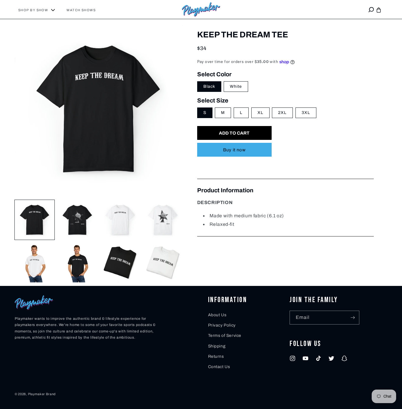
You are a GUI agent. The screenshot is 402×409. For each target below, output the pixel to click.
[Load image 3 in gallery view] (120, 220)
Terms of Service (225, 335)
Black (209, 87)
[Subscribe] (352, 317)
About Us (217, 315)
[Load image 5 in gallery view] (34, 262)
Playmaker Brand (42, 394)
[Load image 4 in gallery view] (162, 220)
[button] (39, 10)
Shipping (217, 346)
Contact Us (219, 367)
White (236, 87)
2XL (282, 113)
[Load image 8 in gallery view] (162, 262)
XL (260, 113)
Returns (216, 356)
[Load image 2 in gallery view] (77, 220)
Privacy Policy (222, 325)
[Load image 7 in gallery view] (120, 262)
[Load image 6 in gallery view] (77, 262)
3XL (306, 113)
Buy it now (234, 150)
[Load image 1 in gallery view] (34, 220)
